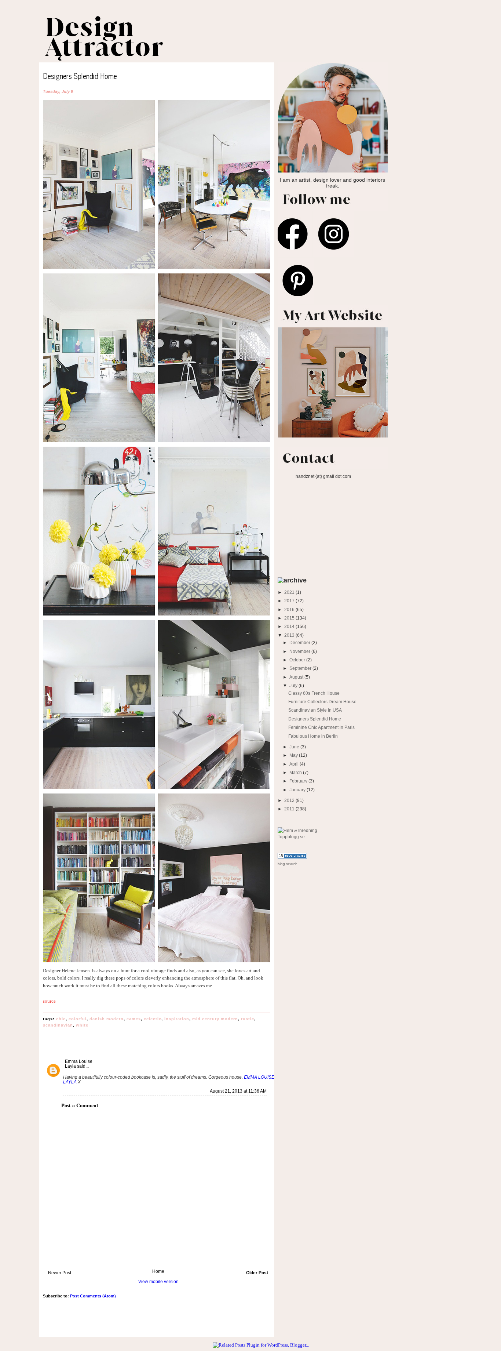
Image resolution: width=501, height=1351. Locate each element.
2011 (290, 808)
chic (61, 1019)
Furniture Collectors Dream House (322, 701)
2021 (290, 592)
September (300, 668)
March (296, 772)
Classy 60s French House (314, 693)
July (294, 685)
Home (158, 1271)
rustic (247, 1019)
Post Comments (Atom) (93, 1296)
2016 (290, 609)
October (297, 659)
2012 (290, 800)
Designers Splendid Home (314, 718)
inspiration (176, 1019)
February (298, 780)
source (49, 1001)
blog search (287, 864)
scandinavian (58, 1025)
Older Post (257, 1272)
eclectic (152, 1019)
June (294, 746)
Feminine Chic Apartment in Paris (321, 727)
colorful (78, 1019)
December (300, 642)
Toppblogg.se (291, 836)
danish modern (106, 1019)
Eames (134, 1019)
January (298, 789)
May (294, 755)
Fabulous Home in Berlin (313, 736)
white (82, 1025)
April (294, 764)
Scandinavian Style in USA (315, 710)
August (296, 677)
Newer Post (59, 1272)
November (300, 651)
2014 (290, 626)
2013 (290, 635)
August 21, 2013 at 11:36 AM (238, 1091)
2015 (290, 617)
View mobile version (158, 1281)
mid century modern (215, 1019)
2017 (290, 600)
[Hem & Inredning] (297, 830)
